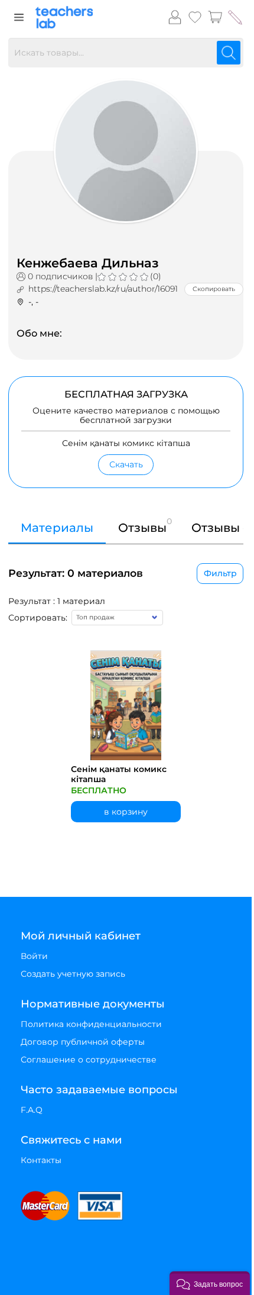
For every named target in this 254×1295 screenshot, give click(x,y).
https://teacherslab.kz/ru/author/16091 (103, 288)
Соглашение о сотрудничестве (89, 1059)
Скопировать (214, 289)
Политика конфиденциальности (91, 1024)
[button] (210, 1283)
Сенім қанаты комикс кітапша (119, 774)
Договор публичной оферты (83, 1041)
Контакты (41, 1160)
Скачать (126, 464)
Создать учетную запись (73, 973)
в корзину (126, 811)
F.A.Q (32, 1110)
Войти (34, 956)
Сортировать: (37, 617)
